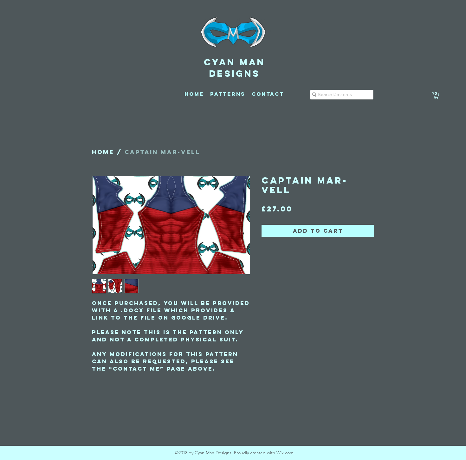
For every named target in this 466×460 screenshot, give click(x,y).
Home (103, 152)
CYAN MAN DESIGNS (234, 67)
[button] (436, 95)
